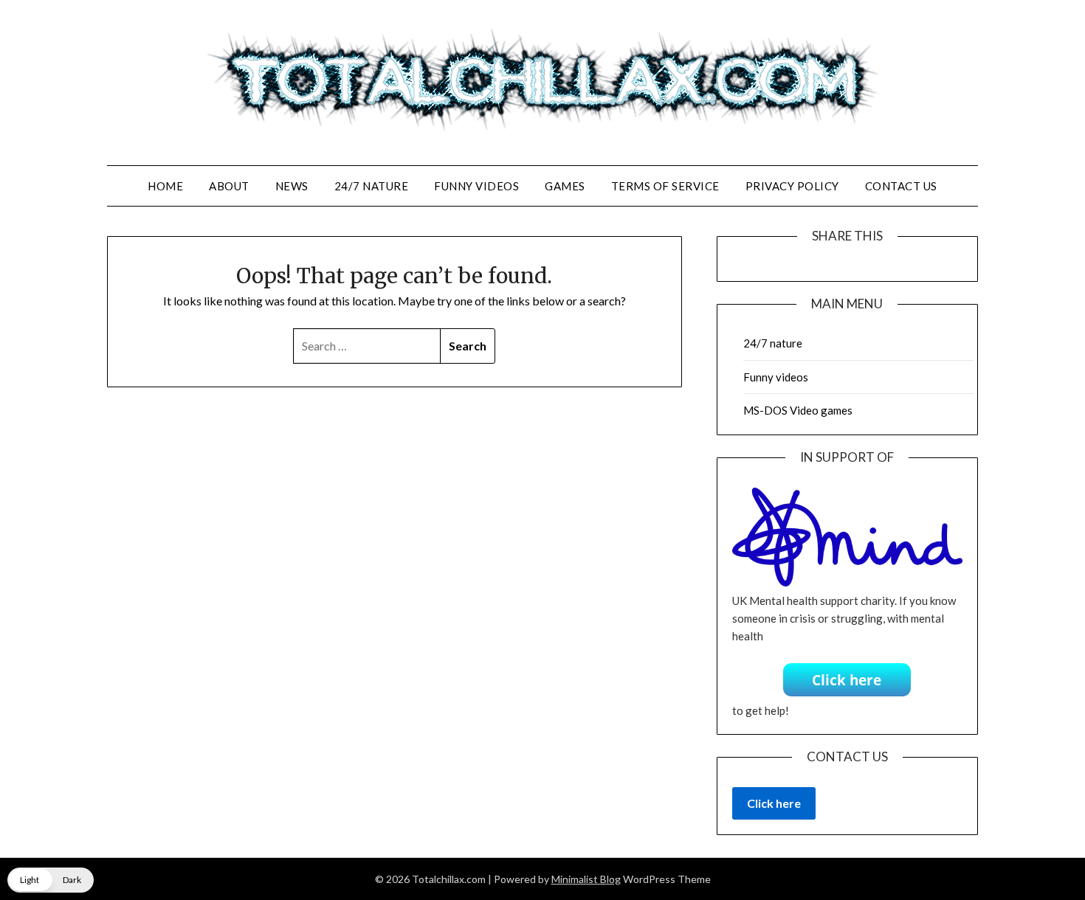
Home (165, 186)
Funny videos (476, 186)
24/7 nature (371, 186)
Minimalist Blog (586, 879)
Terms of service (665, 186)
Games (565, 186)
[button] (50, 880)
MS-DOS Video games (797, 410)
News (292, 186)
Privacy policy (792, 186)
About (229, 186)
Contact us (901, 186)
